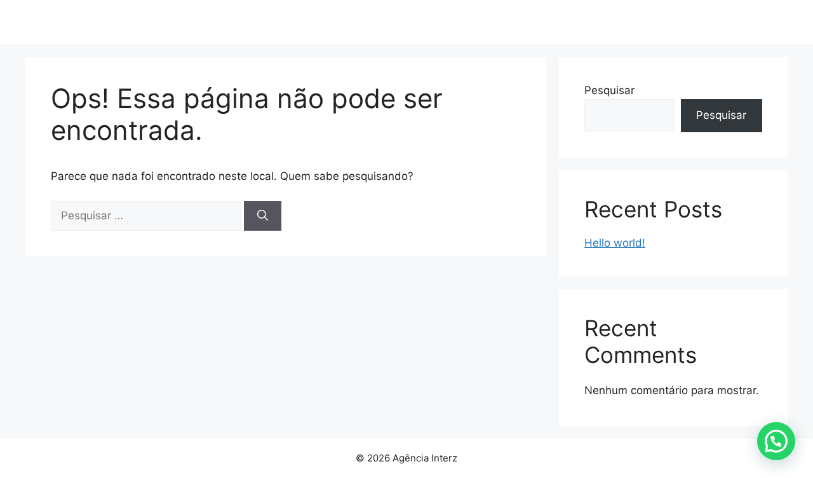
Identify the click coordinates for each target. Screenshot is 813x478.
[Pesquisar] (262, 216)
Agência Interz (108, 22)
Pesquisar (609, 90)
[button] (776, 441)
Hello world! (614, 242)
